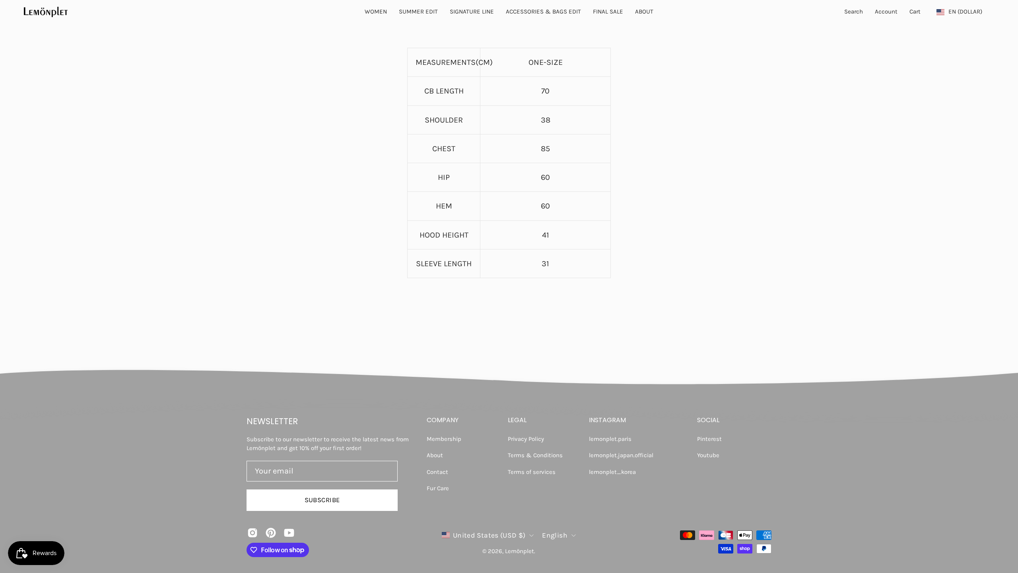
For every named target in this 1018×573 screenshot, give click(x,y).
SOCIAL (708, 420)
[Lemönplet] (46, 12)
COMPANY (442, 420)
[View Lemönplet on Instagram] (252, 533)
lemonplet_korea (612, 472)
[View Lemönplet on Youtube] (289, 533)
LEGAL (517, 420)
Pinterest (709, 438)
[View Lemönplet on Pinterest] (271, 533)
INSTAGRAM (607, 420)
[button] (644, 12)
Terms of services (532, 472)
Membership (444, 438)
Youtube (708, 455)
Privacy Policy (526, 438)
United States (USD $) (489, 535)
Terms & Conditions (535, 455)
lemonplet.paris (610, 438)
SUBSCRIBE (322, 500)
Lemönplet (519, 551)
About (435, 455)
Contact (437, 472)
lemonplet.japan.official (621, 455)
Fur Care (438, 488)
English (554, 535)
